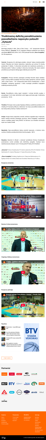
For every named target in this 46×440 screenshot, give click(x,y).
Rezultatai (15, 420)
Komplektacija (4, 422)
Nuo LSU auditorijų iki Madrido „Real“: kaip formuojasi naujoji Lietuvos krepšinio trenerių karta (13, 334)
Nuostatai (37, 425)
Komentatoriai (37, 422)
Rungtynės (3, 420)
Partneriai (37, 423)
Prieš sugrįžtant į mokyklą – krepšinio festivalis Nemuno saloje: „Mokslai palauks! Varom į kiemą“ (13, 345)
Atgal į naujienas (7, 358)
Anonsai (2, 418)
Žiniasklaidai (37, 431)
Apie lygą (37, 417)
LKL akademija (26, 420)
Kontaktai (37, 418)
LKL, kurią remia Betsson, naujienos (9, 33)
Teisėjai (36, 420)
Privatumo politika (4, 423)
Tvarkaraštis (15, 418)
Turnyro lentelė (15, 417)
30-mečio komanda (39, 430)
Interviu (2, 417)
